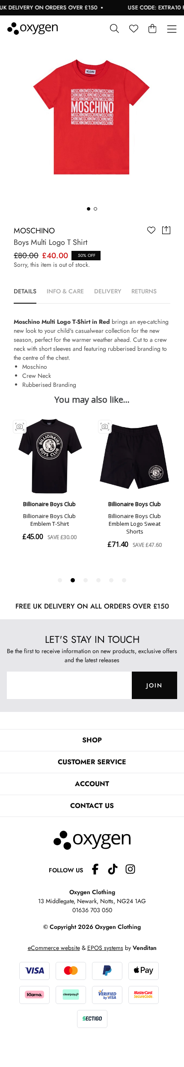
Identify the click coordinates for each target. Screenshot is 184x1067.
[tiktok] (116, 870)
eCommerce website (54, 947)
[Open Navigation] (171, 29)
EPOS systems (105, 947)
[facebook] (98, 870)
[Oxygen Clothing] (32, 28)
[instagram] (130, 870)
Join (154, 685)
